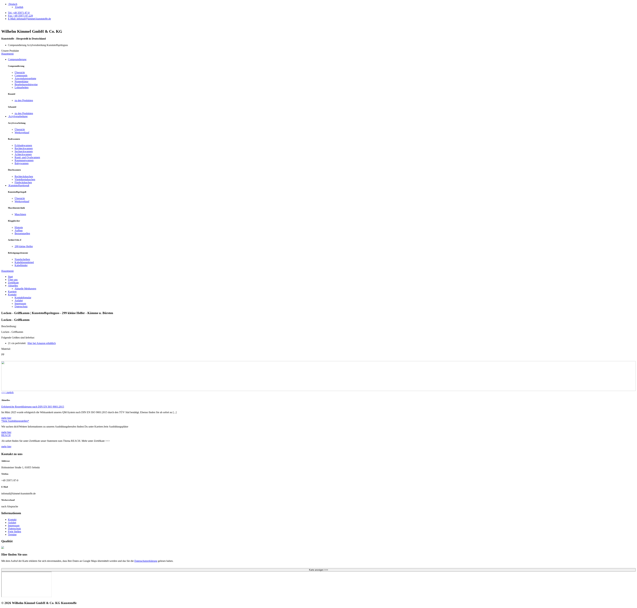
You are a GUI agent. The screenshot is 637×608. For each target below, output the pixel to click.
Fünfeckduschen (23, 182)
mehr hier (6, 418)
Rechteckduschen (24, 176)
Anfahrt (19, 300)
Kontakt (12, 294)
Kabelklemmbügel (24, 262)
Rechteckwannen (24, 148)
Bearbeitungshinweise (26, 84)
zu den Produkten (24, 100)
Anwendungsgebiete (25, 78)
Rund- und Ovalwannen (27, 157)
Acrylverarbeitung (18, 116)
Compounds (21, 75)
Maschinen (20, 214)
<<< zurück (7, 392)
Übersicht (20, 72)
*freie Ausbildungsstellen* (15, 421)
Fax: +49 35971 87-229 (20, 15)
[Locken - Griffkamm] (318, 390)
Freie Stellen (14, 531)
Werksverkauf (22, 132)
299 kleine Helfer (24, 246)
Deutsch (12, 4)
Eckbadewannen (23, 145)
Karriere (12, 291)
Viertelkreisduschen (25, 179)
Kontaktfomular (23, 297)
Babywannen (22, 163)
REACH (6, 435)
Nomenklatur (21, 81)
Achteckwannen (23, 154)
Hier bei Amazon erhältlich (42, 343)
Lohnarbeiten (22, 87)
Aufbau (19, 230)
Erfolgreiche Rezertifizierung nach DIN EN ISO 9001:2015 (32, 406)
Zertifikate (13, 282)
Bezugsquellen (22, 233)
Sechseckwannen (24, 151)
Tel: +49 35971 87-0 (19, 12)
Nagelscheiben (22, 259)
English (19, 7)
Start (10, 276)
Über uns (13, 279)
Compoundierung (17, 59)
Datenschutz (21, 306)
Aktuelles (13, 285)
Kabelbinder (21, 265)
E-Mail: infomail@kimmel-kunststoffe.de (29, 18)
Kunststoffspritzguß (18, 185)
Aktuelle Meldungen (25, 288)
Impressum (20, 303)
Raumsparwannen (24, 160)
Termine (12, 534)
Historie (19, 227)
